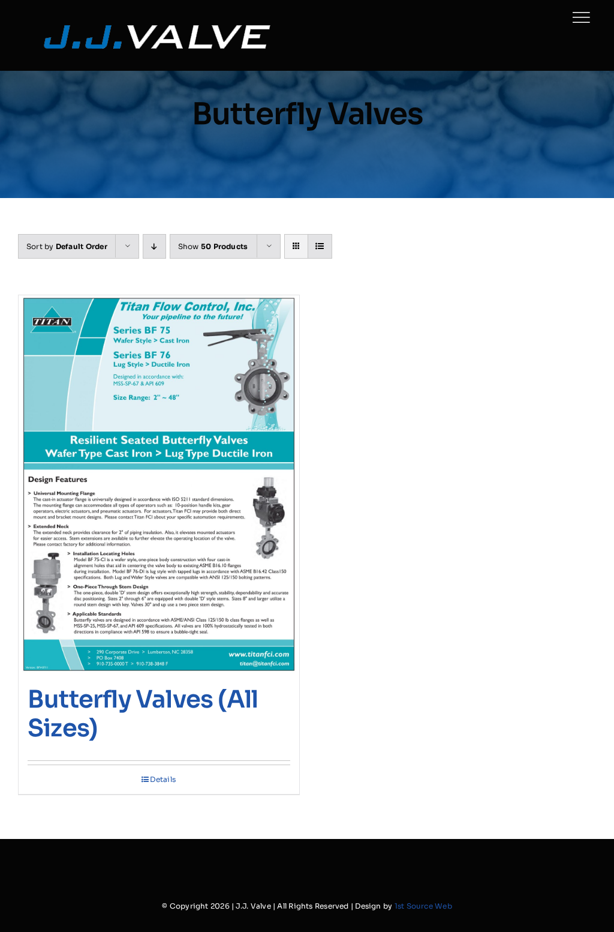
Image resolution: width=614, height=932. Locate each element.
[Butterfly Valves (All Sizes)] (159, 484)
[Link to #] (581, 17)
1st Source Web (423, 905)
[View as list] (320, 246)
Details (163, 779)
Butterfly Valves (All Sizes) (143, 714)
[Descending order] (154, 246)
